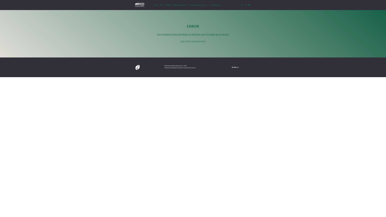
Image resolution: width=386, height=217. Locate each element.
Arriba (234, 67)
